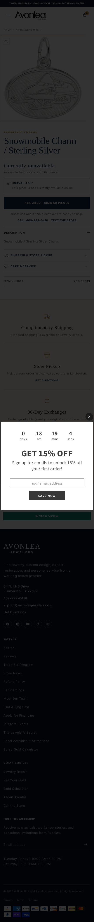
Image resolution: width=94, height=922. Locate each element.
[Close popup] (89, 417)
